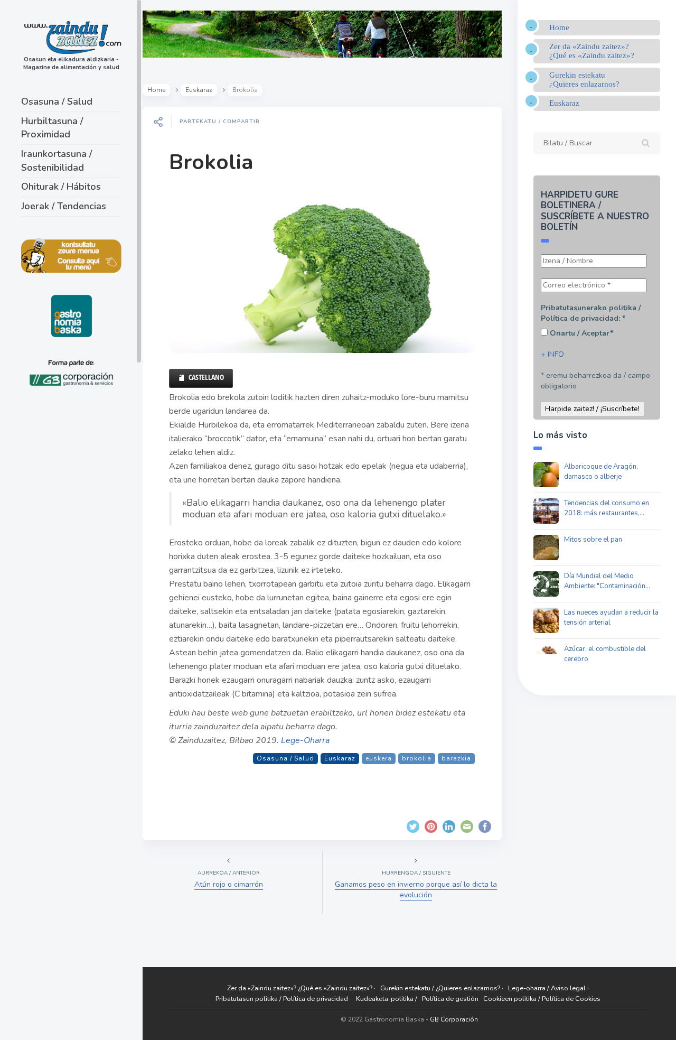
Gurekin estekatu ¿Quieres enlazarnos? (584, 79)
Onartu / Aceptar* (580, 333)
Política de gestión (450, 998)
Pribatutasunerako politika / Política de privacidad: (591, 313)
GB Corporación (454, 1019)
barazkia (456, 758)
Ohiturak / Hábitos (61, 186)
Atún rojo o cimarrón (228, 884)
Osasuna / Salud (56, 101)
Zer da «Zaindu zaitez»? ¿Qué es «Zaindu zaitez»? (591, 51)
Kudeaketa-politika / (386, 998)
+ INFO (552, 354)
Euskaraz (198, 90)
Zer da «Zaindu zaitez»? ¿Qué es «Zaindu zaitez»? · (301, 987)
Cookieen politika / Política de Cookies (541, 998)
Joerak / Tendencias (63, 206)
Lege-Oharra (305, 740)
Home (156, 90)
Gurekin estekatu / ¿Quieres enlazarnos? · (441, 987)
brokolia (416, 758)
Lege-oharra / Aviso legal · (548, 987)
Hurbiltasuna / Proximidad (52, 128)
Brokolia (211, 162)
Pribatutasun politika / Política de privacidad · (283, 998)
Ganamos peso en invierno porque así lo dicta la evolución (416, 889)
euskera (378, 758)
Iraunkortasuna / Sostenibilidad (56, 160)
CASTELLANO (206, 377)
